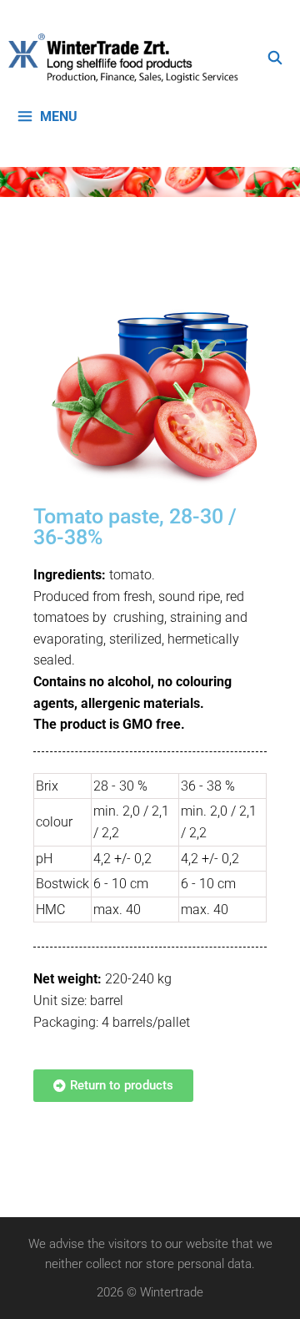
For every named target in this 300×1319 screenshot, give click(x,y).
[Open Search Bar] (274, 58)
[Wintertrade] (127, 58)
